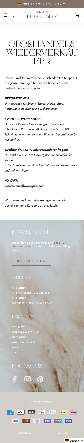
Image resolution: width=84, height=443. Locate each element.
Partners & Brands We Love (32, 303)
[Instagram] (27, 379)
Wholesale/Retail (25, 342)
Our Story (19, 288)
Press (16, 347)
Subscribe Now (31, 261)
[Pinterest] (40, 379)
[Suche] (10, 15)
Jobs (15, 352)
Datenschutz (24, 433)
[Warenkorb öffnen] (77, 15)
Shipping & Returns (26, 332)
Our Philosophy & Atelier (30, 293)
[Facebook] (15, 379)
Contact (18, 327)
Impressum (62, 433)
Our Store (19, 298)
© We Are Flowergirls (41, 401)
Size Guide (19, 337)
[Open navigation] (5, 15)
